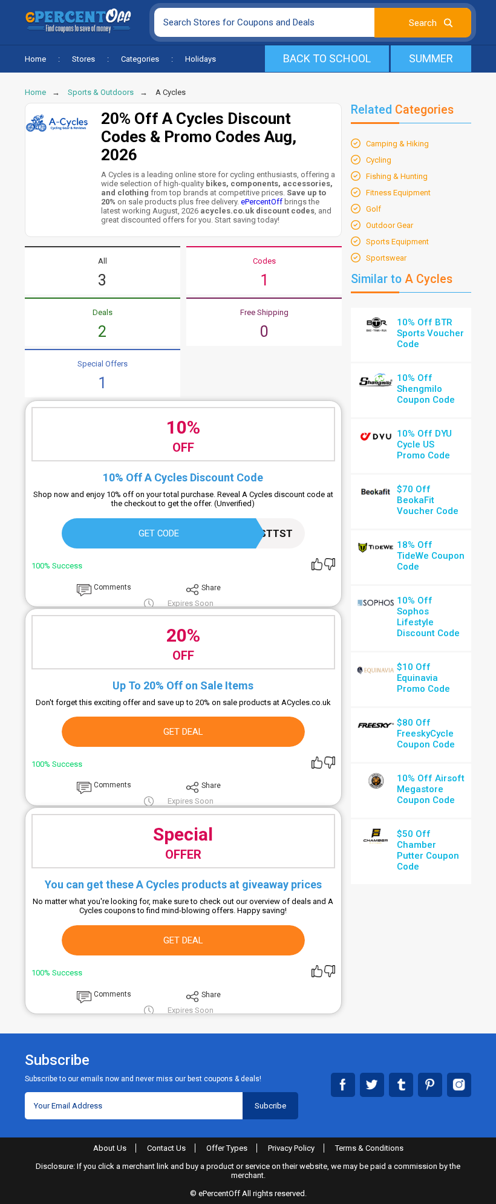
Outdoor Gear (389, 225)
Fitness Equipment (398, 192)
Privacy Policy (291, 1148)
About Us (109, 1148)
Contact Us (166, 1148)
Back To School (327, 58)
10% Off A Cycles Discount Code (183, 477)
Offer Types (226, 1148)
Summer (431, 58)
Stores (83, 58)
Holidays (200, 58)
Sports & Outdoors (101, 92)
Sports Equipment (397, 241)
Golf (373, 208)
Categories (140, 58)
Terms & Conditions (369, 1148)
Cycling (378, 159)
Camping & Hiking (397, 143)
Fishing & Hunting (397, 176)
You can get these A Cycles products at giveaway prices (183, 884)
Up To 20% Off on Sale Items (183, 685)
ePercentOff (261, 201)
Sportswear (386, 257)
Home (35, 58)
